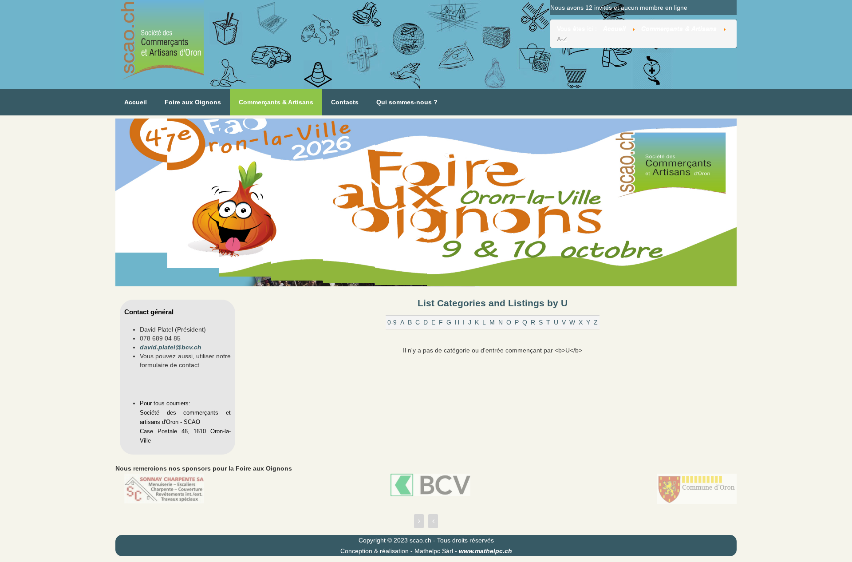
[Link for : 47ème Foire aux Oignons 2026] (426, 202)
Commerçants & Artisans (276, 102)
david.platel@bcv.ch (170, 347)
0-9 (392, 322)
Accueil (135, 102)
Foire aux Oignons (193, 102)
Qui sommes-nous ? (407, 102)
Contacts (345, 102)
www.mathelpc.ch (485, 550)
